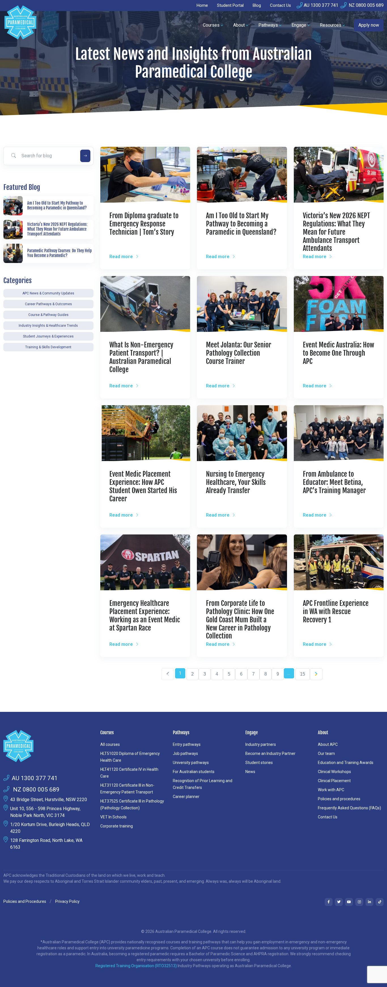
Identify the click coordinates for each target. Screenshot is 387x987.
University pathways (191, 762)
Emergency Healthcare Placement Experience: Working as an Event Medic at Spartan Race (144, 615)
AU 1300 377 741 (321, 5)
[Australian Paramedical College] (20, 25)
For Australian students (193, 771)
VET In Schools (113, 817)
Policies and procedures (339, 799)
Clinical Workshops (334, 771)
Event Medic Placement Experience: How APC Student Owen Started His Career (143, 486)
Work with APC (331, 790)
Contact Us (280, 5)
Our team (326, 753)
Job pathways (185, 753)
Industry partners (260, 744)
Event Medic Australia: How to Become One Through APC (338, 353)
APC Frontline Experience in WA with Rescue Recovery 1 (336, 611)
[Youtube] (349, 902)
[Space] (48, 746)
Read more (121, 256)
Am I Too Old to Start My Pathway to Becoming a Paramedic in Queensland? (241, 223)
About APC (328, 744)
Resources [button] (330, 25)
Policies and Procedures (24, 901)
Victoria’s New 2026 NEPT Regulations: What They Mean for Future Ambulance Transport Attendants (336, 231)
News (250, 771)
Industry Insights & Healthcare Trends (48, 326)
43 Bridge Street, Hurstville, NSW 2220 (48, 799)
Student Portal (230, 5)
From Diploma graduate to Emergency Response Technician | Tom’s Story (143, 223)
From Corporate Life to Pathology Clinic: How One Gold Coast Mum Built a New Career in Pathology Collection (240, 619)
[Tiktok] (380, 902)
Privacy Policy (67, 901)
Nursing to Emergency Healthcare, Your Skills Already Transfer (236, 482)
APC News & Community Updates (48, 293)
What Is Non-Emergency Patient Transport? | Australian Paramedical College (141, 357)
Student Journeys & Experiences (48, 336)
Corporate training (116, 826)
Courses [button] (211, 25)
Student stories (259, 762)
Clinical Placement (334, 780)
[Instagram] (359, 902)
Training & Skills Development (48, 347)
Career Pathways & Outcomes (48, 304)
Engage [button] (299, 25)
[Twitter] (339, 902)
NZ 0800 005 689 (366, 5)
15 (302, 674)
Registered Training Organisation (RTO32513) (136, 965)
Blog (257, 5)
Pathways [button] (268, 25)
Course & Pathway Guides (48, 315)
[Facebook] (329, 902)
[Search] (85, 156)
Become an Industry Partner (270, 753)
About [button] (239, 25)
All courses (110, 744)
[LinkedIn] (369, 902)
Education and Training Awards (345, 762)
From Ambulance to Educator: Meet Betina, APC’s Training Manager (334, 482)
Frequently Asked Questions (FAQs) (349, 808)
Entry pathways (187, 744)
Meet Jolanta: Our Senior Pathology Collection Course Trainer (238, 353)
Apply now (368, 25)
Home (202, 5)
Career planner (186, 796)
